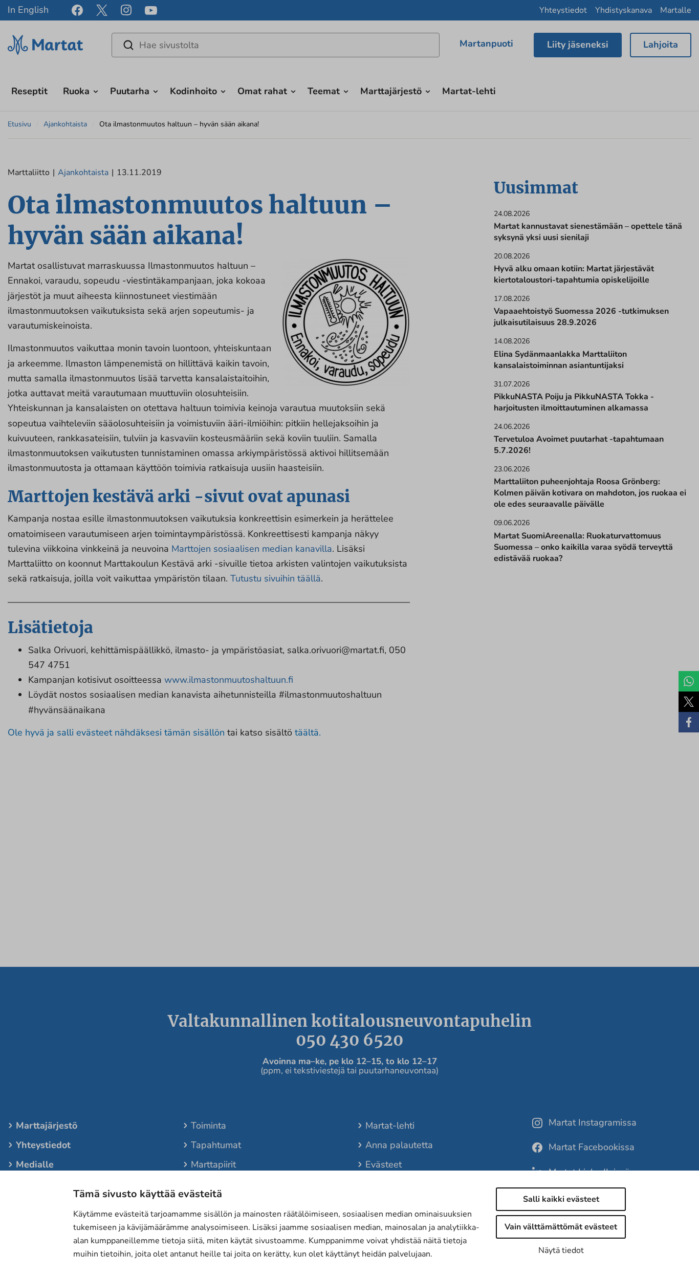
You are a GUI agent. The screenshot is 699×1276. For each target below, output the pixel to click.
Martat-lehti (469, 91)
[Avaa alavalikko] (95, 90)
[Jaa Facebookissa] (689, 722)
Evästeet (383, 1164)
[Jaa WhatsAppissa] (689, 681)
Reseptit (29, 91)
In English (28, 10)
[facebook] (77, 10)
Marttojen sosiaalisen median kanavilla (251, 549)
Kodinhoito (193, 91)
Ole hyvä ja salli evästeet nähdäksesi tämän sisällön (117, 732)
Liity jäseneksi (577, 44)
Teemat (324, 91)
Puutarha (129, 91)
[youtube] (151, 10)
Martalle (675, 10)
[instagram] (126, 10)
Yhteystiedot (563, 10)
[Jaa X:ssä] (689, 701)
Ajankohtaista (65, 124)
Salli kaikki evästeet (561, 1199)
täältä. (308, 732)
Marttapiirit (213, 1164)
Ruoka (76, 91)
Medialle (35, 1164)
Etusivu (19, 124)
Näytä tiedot (561, 1250)
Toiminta (208, 1125)
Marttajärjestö (391, 91)
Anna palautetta (399, 1145)
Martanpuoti (486, 43)
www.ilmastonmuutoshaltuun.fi (228, 680)
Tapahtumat (216, 1145)
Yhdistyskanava (623, 10)
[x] (101, 10)
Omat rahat (262, 91)
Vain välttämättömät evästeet (561, 1226)
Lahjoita (660, 44)
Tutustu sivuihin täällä (275, 578)
